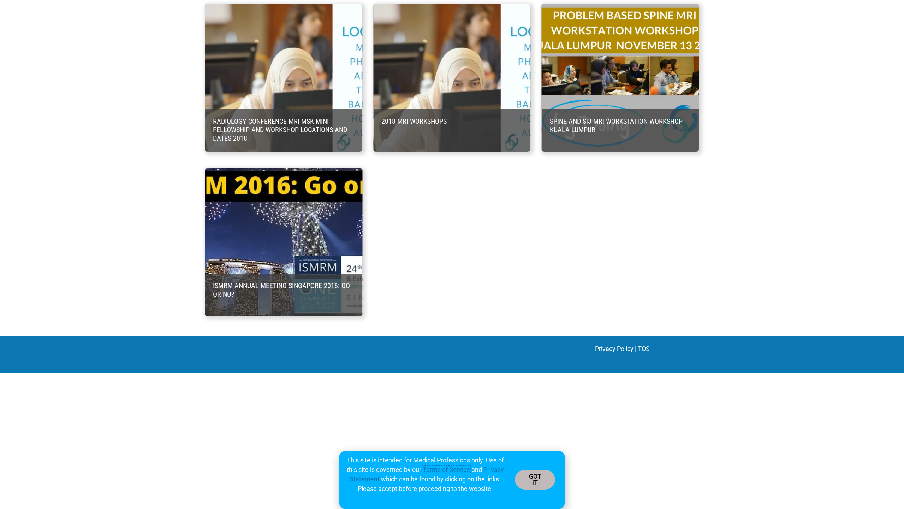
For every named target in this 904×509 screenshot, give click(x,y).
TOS (644, 348)
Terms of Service (446, 469)
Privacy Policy (614, 348)
